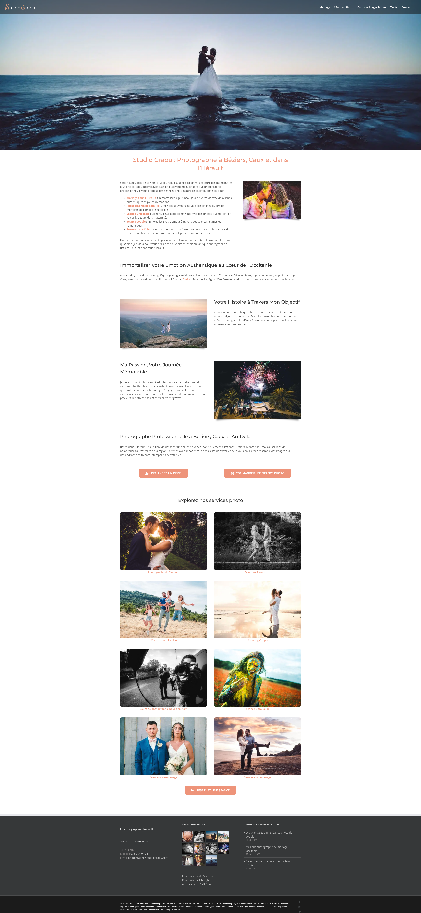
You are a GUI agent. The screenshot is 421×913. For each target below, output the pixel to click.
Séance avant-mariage (257, 777)
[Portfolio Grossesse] (187, 836)
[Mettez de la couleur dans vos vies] (272, 182)
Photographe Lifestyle (195, 880)
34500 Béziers (272, 903)
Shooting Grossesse (257, 572)
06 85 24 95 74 (139, 854)
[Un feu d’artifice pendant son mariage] (257, 362)
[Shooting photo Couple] (199, 848)
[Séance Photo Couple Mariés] (199, 860)
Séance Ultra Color (139, 229)
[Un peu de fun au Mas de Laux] (163, 719)
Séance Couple (136, 221)
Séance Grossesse (138, 214)
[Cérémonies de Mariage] (199, 836)
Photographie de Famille (143, 206)
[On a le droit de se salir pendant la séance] (257, 650)
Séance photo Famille (163, 640)
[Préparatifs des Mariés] (187, 860)
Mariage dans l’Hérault (141, 198)
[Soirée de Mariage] (223, 848)
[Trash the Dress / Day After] (211, 860)
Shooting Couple (257, 640)
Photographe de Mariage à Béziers (165, 909)
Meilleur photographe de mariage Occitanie (267, 849)
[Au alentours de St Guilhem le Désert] (257, 513)
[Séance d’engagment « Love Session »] (211, 836)
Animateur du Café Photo (197, 884)
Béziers (187, 279)
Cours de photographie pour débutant (163, 709)
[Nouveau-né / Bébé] (187, 848)
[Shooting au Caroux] (163, 300)
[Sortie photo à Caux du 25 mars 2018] (163, 650)
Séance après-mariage (163, 777)
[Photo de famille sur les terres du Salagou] (163, 582)
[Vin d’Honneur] (211, 848)
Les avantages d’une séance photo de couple (269, 834)
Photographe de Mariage (163, 572)
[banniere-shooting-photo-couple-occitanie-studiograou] (257, 719)
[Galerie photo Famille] (223, 836)
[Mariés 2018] (163, 513)
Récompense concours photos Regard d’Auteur (269, 863)
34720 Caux (259, 903)
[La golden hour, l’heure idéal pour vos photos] (257, 582)
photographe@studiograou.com (148, 858)
